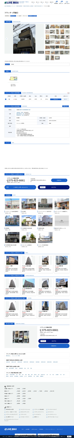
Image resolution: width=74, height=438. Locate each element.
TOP (23, 429)
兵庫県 (29, 398)
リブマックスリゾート (39, 411)
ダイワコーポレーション (53, 416)
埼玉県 (35, 391)
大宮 (23, 113)
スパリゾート (51, 411)
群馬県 (29, 391)
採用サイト (36, 416)
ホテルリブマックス (25, 411)
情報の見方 (65, 106)
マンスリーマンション (25, 409)
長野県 (24, 393)
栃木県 (24, 391)
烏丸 (25, 368)
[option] (24, 39)
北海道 (18, 388)
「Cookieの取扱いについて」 (55, 436)
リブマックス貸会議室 (39, 409)
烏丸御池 (21, 376)
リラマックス (23, 414)
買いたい (38, 2)
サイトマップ (60, 429)
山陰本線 (18, 112)
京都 (22, 115)
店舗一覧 (51, 2)
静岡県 (18, 396)
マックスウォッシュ (52, 414)
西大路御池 (16, 376)
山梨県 (18, 393)
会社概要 (27, 429)
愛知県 (24, 396)
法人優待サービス (10, 416)
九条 (53, 374)
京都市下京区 (21, 109)
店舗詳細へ (59, 180)
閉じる (69, 436)
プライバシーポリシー (50, 429)
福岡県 (18, 403)
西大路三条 (43, 374)
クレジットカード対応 (16, 355)
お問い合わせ (34, 429)
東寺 (32, 374)
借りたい (33, 2)
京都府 (18, 398)
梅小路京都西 (11, 368)
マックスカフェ (37, 414)
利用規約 (41, 429)
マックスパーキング (52, 409)
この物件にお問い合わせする (20, 187)
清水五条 (11, 376)
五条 (31, 368)
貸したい (42, 2)
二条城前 (56, 374)
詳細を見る (56, 99)
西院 (19, 374)
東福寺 (37, 376)
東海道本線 (19, 115)
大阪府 (24, 398)
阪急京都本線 (19, 113)
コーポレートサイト (25, 416)
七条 (63, 374)
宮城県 (24, 388)
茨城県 (18, 391)
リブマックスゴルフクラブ (11, 414)
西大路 (35, 374)
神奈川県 (52, 391)
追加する (65, 99)
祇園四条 (41, 376)
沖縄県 (24, 403)
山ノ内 (25, 376)
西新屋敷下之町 (27, 109)
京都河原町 (21, 368)
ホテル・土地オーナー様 (11, 411)
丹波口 (22, 112)
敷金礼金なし (8, 355)
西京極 (7, 376)
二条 (47, 374)
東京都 (46, 391)
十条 (60, 374)
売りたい (47, 2)
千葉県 (40, 391)
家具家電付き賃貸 (10, 409)
